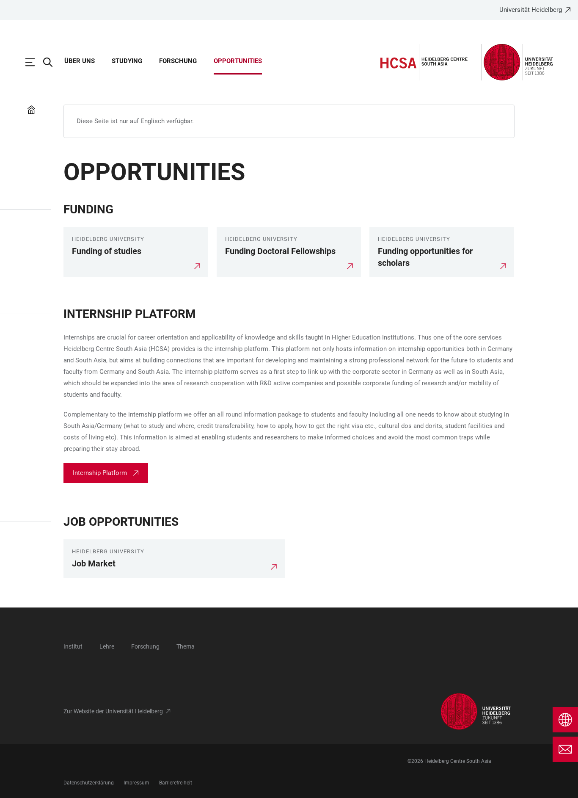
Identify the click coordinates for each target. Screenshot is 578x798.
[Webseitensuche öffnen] (52, 62)
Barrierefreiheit (175, 783)
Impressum (136, 783)
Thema (185, 646)
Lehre (106, 646)
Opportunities (238, 61)
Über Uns (79, 61)
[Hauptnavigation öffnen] (34, 62)
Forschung (178, 61)
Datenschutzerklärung (88, 783)
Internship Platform (100, 473)
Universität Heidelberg (530, 10)
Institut (73, 646)
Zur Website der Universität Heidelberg (113, 711)
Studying (127, 61)
